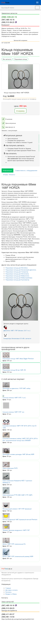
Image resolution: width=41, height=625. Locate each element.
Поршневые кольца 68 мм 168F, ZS (14, 370)
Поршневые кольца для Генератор (16, 272)
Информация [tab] (7, 170)
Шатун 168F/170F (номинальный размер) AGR (18, 556)
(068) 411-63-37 (7, 614)
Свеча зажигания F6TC (10, 468)
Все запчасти (7, 59)
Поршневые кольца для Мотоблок (16, 268)
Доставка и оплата (11, 590)
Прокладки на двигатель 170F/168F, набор (16, 388)
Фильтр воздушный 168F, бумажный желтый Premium (20, 519)
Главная (8, 588)
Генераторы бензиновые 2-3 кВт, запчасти (17, 338)
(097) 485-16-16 (7, 19)
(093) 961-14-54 (7, 616)
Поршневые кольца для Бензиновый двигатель (20, 270)
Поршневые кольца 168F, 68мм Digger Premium (18, 359)
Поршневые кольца (20, 59)
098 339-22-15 (10, 127)
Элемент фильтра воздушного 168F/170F (16, 530)
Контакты (8, 592)
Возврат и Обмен (11, 594)
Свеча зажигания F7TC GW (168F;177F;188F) (17, 495)
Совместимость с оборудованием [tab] (26, 170)
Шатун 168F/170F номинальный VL (14, 544)
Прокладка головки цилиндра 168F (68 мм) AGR (18, 454)
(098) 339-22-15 (9, 16)
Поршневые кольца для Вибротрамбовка (18, 278)
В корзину (20, 111)
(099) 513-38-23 (7, 22)
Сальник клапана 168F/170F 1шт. (13, 412)
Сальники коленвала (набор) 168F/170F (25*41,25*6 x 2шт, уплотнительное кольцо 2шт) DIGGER (20, 439)
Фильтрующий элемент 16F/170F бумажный (17, 509)
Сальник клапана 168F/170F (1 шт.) (14, 398)
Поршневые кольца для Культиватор (17, 280)
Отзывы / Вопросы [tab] (9, 174)
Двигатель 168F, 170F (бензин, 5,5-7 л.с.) (16, 330)
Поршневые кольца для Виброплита (17, 276)
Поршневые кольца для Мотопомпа (17, 274)
